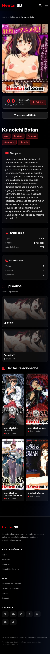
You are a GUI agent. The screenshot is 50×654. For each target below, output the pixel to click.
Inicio (4, 555)
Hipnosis (24, 142)
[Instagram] (37, 614)
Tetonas (32, 136)
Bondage (18, 136)
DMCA (5, 593)
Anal (6, 136)
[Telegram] (21, 614)
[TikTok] (13, 622)
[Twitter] (5, 614)
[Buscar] (40, 5)
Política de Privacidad (11, 588)
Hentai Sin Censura (10, 569)
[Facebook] (29, 614)
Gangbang (9, 142)
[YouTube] (5, 622)
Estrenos (6, 559)
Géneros (6, 564)
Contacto (6, 598)
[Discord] (13, 614)
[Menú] (46, 5)
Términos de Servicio (11, 584)
